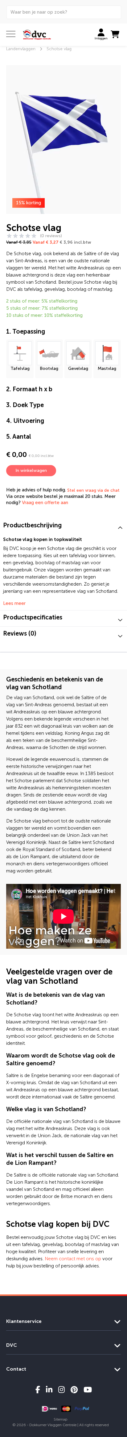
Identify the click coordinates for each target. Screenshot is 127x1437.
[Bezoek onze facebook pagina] (37, 1389)
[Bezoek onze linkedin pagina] (49, 1389)
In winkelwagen (31, 470)
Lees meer (14, 603)
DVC (11, 1345)
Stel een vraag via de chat (93, 490)
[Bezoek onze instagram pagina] (61, 1389)
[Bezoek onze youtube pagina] (88, 1389)
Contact (16, 1369)
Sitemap (61, 1419)
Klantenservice (24, 1321)
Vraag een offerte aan (45, 502)
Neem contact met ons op (73, 1259)
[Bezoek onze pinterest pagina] (74, 1389)
